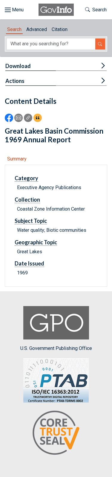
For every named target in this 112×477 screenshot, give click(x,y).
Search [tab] (14, 29)
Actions (14, 81)
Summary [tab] (17, 159)
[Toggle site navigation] (14, 10)
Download (18, 66)
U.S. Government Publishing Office (56, 348)
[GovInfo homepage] (56, 10)
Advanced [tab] (36, 29)
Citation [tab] (59, 29)
